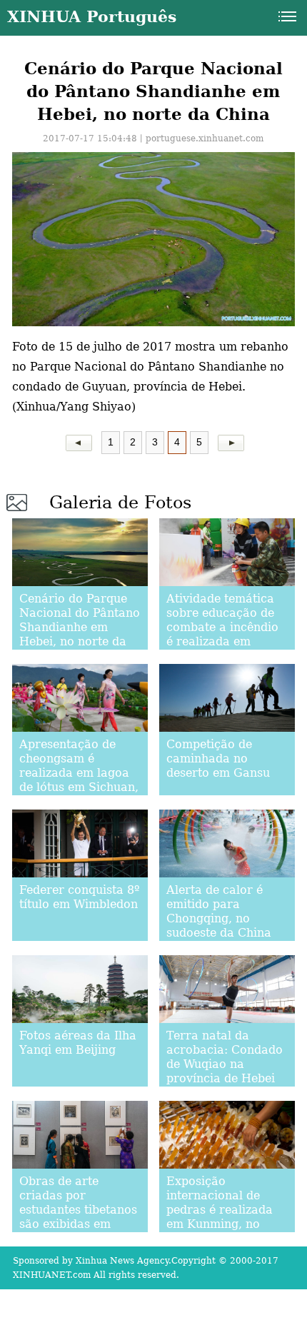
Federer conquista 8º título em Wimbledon (79, 897)
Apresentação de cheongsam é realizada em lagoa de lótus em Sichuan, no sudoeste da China (79, 779)
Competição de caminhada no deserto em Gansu (218, 758)
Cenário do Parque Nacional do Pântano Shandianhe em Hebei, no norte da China (79, 627)
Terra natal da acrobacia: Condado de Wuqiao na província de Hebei (224, 1057)
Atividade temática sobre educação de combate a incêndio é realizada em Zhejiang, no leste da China (226, 634)
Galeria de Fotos (120, 503)
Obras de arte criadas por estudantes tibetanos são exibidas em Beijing (78, 1209)
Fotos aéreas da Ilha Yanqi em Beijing (77, 1043)
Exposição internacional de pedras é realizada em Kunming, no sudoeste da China (219, 1209)
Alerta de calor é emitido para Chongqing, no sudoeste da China (218, 911)
